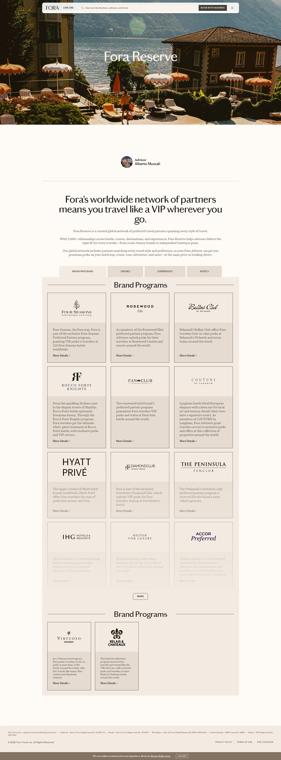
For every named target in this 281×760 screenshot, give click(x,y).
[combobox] (139, 8)
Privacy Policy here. (161, 756)
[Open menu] (232, 8)
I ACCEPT (182, 756)
